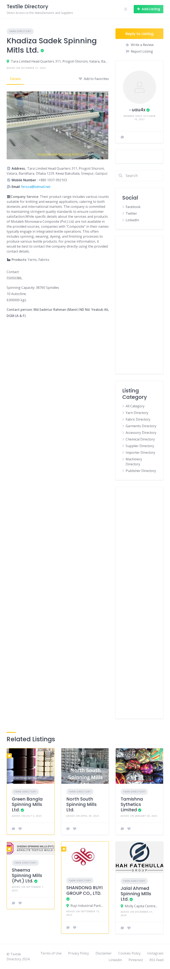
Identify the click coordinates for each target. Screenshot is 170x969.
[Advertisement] (139, 305)
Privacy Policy (78, 953)
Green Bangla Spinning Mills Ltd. (27, 804)
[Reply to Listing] (13, 828)
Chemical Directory (140, 439)
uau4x (138, 110)
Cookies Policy (129, 953)
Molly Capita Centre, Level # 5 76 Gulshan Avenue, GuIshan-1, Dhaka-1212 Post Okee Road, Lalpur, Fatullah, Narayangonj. (141, 906)
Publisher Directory (141, 470)
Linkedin (115, 960)
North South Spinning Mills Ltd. (81, 804)
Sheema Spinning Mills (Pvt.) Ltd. (27, 875)
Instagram (155, 953)
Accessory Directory (141, 432)
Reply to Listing (139, 33)
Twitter (131, 213)
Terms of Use (51, 953)
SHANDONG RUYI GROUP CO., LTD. (84, 890)
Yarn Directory (20, 31)
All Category (135, 406)
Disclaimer (104, 953)
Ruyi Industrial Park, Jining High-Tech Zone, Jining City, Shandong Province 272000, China (87, 905)
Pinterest (136, 960)
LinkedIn (132, 220)
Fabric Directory (138, 419)
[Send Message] (122, 137)
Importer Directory (140, 452)
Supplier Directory (140, 446)
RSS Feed (156, 960)
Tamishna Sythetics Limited (132, 804)
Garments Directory (141, 426)
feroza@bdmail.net (35, 186)
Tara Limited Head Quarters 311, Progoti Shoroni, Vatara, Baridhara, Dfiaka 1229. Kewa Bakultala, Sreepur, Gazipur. (60, 61)
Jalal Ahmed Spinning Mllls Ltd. (136, 893)
